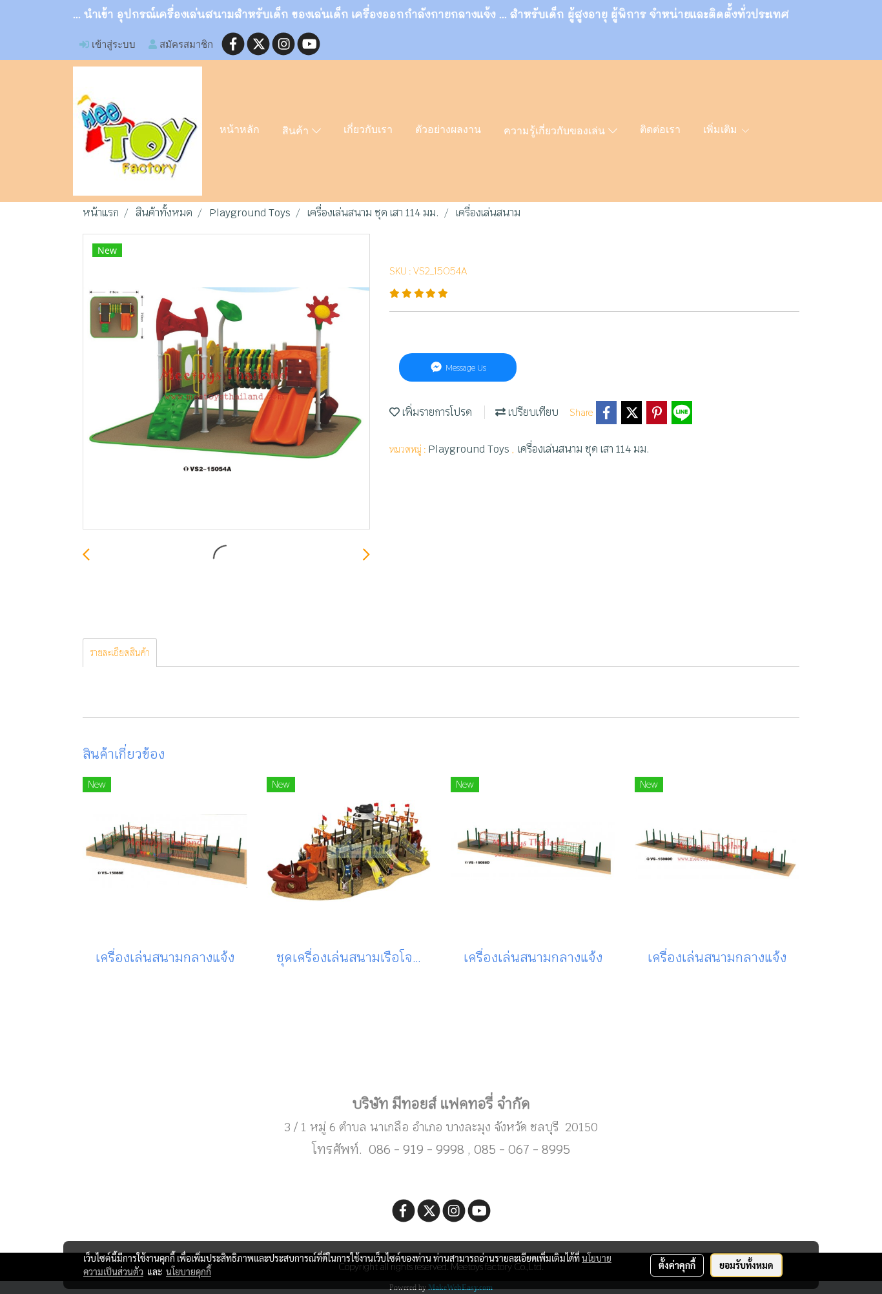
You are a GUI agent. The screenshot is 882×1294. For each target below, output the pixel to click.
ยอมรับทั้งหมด (746, 1265)
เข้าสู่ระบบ (112, 44)
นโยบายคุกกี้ (188, 1271)
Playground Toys (470, 449)
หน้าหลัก (240, 130)
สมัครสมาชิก (185, 44)
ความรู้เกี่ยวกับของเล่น (556, 132)
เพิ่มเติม (722, 130)
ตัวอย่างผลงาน (448, 130)
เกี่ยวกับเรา (368, 130)
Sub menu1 (441, 1062)
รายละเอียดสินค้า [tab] (120, 652)
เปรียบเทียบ (532, 412)
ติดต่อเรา (660, 130)
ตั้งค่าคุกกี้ (677, 1265)
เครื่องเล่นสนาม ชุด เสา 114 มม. (584, 449)
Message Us (465, 367)
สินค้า (297, 132)
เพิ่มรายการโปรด (436, 412)
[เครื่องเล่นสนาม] (226, 382)
